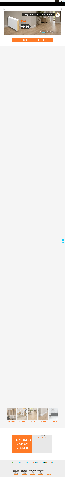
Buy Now (49, 474)
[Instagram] (63, 242)
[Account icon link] (63, 1)
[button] (57, 1)
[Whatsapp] (63, 240)
